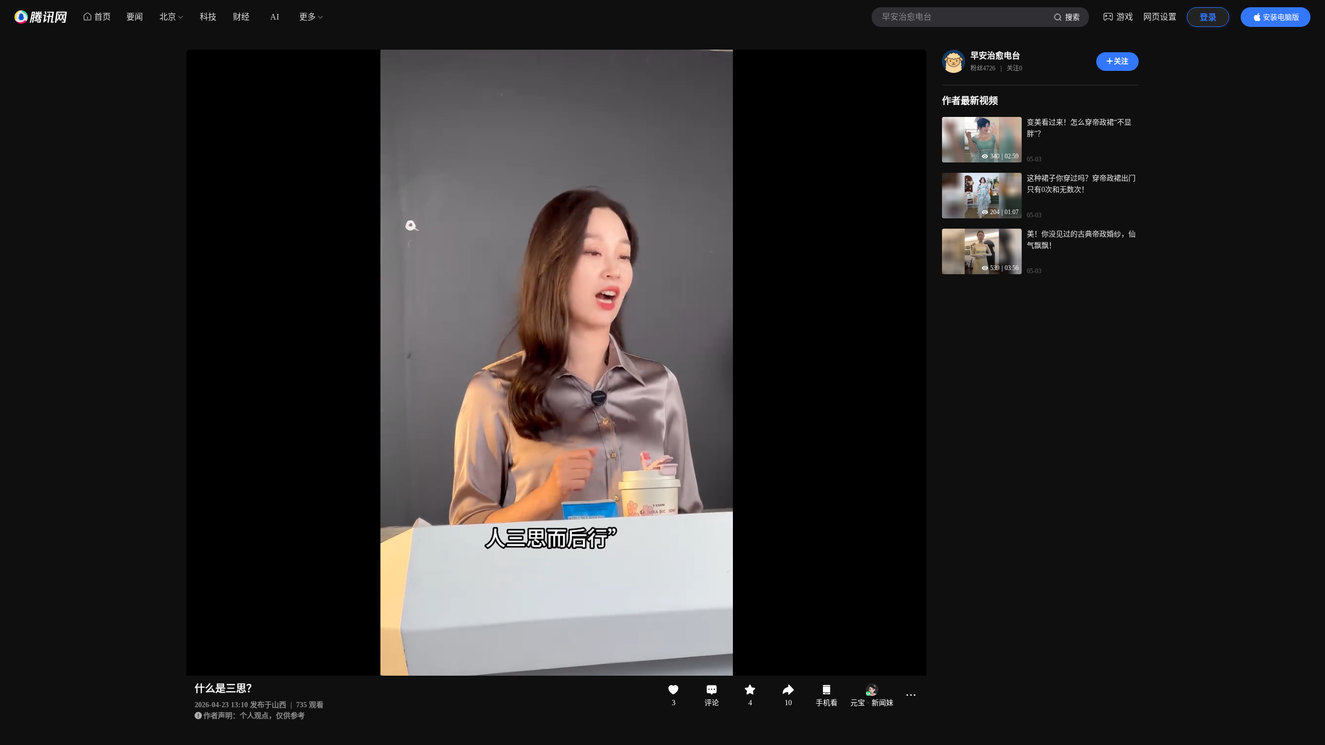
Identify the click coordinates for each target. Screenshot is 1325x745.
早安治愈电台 (995, 55)
